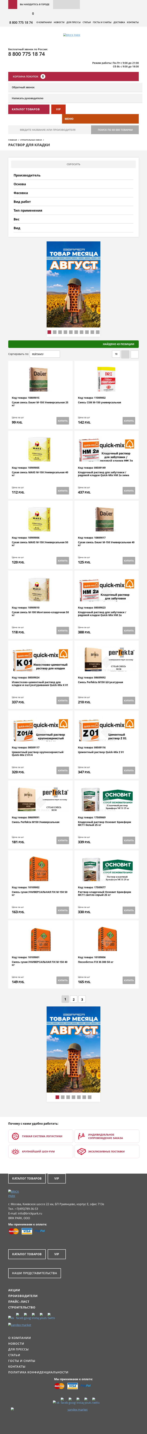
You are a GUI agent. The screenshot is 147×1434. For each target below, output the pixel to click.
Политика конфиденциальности (38, 1372)
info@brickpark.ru (30, 1213)
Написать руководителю (27, 98)
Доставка (119, 22)
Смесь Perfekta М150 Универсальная (35, 822)
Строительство (22, 1307)
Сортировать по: (18, 354)
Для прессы (74, 22)
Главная (12, 140)
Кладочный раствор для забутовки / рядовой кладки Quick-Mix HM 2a (102, 614)
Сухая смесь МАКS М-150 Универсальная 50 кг (40, 544)
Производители (23, 1296)
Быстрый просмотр (40, 387)
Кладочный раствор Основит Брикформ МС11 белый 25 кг (104, 824)
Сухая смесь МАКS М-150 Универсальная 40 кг (40, 474)
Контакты (133, 22)
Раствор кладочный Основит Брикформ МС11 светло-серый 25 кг (104, 894)
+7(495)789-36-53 (26, 1209)
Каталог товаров (27, 1178)
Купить (63, 420)
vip (58, 109)
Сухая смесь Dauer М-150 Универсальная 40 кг (106, 544)
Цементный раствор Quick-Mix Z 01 (101, 752)
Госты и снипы (102, 22)
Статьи (87, 22)
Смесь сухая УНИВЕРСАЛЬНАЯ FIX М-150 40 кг (39, 963)
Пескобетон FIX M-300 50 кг (95, 962)
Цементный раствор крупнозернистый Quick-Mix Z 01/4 (37, 754)
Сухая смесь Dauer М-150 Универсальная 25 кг (40, 404)
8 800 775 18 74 (21, 22)
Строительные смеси (31, 140)
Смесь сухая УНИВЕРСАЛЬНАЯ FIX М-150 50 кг (39, 894)
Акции (14, 1290)
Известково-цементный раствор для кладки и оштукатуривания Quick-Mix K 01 (40, 684)
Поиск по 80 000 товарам (115, 129)
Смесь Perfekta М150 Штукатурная (100, 682)
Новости (59, 22)
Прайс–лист (18, 1302)
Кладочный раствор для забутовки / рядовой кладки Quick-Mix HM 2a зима (103, 474)
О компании (44, 22)
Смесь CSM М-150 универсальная (99, 402)
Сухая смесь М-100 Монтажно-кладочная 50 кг (40, 614)
